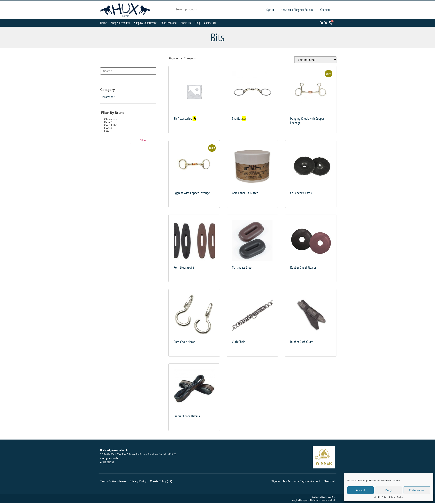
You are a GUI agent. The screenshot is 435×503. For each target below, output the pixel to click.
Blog (197, 23)
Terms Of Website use (113, 481)
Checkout (325, 9)
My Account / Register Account (297, 9)
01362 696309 (107, 462)
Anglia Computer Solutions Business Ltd (313, 499)
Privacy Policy (396, 497)
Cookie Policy (381, 497)
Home (103, 23)
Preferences (416, 490)
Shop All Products (120, 23)
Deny (388, 490)
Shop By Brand (169, 23)
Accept (360, 490)
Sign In (270, 9)
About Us (186, 23)
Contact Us (210, 23)
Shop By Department (145, 23)
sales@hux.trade (109, 458)
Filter (143, 140)
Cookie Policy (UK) (161, 481)
